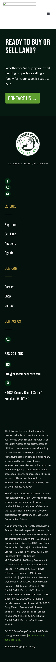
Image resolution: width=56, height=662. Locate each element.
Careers (9, 286)
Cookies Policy (13, 639)
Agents (9, 252)
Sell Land (10, 233)
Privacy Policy (36, 635)
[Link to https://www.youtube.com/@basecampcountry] (8, 194)
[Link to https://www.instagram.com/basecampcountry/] (8, 187)
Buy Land (10, 224)
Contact (10, 305)
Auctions (10, 243)
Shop (8, 295)
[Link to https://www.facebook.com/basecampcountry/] (8, 181)
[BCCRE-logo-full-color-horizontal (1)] (19, 3)
